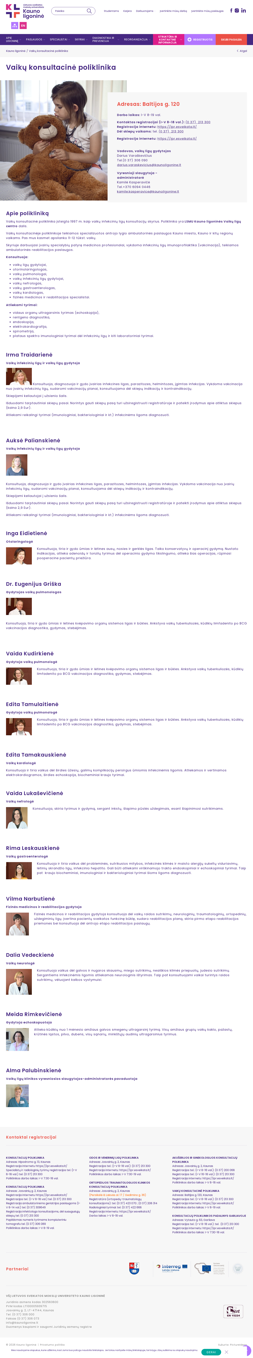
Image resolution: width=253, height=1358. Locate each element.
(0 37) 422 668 (132, 1207)
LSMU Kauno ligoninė (25, 11)
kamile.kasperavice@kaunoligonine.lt (148, 191)
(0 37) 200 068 (225, 1170)
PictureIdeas (238, 1344)
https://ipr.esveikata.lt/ (177, 127)
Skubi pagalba (231, 39)
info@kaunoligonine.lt (22, 1323)
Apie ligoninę (12, 39)
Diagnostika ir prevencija (103, 39)
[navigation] (126, 39)
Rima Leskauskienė (33, 848)
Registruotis (203, 39)
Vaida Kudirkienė (30, 653)
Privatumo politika (52, 1344)
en (23, 25)
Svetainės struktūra (14, 25)
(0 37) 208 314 (147, 1203)
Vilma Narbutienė (30, 899)
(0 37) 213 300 (198, 122)
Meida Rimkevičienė (34, 1014)
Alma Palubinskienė (33, 1070)
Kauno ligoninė (15, 51)
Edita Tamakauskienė (36, 755)
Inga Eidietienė (26, 533)
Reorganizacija (136, 39)
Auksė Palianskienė (33, 440)
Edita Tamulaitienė (32, 704)
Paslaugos (34, 39)
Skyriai (80, 39)
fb (231, 10)
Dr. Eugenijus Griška (33, 584)
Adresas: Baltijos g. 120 (148, 104)
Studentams (111, 11)
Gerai (211, 1352)
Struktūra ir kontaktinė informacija (167, 40)
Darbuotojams (144, 11)
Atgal (243, 51)
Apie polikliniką (27, 213)
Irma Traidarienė (29, 355)
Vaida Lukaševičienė (34, 793)
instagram (237, 10)
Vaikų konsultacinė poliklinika (61, 67)
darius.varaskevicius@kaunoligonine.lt (149, 165)
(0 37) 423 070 (126, 1203)
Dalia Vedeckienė (30, 955)
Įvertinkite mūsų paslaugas (207, 11)
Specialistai (58, 39)
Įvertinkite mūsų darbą (173, 11)
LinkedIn (243, 10)
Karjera (127, 11)
